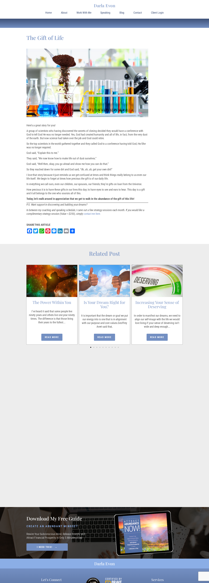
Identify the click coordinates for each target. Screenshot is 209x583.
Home (48, 12)
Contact (137, 12)
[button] (90, 347)
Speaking (105, 12)
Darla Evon (104, 5)
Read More (52, 337)
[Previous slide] (27, 294)
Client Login (157, 12)
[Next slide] (182, 294)
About (64, 12)
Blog (121, 12)
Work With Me (84, 12)
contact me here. (92, 213)
